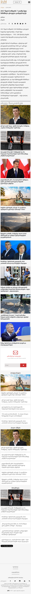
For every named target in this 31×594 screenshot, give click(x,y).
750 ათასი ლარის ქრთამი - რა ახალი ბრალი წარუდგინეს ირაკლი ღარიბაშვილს (15, 415)
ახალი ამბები (15, 427)
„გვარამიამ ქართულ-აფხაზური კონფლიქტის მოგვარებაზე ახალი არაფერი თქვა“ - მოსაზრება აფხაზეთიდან (15, 533)
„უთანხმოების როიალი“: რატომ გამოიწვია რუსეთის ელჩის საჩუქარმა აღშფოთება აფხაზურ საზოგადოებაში (14, 317)
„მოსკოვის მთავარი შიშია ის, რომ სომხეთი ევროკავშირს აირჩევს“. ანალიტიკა (14, 525)
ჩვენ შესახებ (15, 567)
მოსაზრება (15, 488)
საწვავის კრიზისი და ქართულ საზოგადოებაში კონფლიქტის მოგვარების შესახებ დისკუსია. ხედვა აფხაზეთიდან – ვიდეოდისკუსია (15, 289)
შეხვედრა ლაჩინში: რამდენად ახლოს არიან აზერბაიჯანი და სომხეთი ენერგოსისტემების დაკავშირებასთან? (13, 235)
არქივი (3, 7)
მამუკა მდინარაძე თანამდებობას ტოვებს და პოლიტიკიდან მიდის (13, 344)
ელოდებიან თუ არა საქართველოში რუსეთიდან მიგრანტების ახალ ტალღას (13, 408)
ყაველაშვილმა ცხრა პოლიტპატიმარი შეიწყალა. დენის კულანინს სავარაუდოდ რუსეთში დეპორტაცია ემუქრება (15, 181)
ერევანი (3, 20)
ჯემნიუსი (3, 17)
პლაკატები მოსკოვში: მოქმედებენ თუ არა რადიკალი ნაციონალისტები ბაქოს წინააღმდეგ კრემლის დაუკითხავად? (14, 154)
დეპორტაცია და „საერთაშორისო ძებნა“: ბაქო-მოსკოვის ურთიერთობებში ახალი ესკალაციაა (15, 541)
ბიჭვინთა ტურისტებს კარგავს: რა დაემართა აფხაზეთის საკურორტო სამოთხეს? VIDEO (13, 208)
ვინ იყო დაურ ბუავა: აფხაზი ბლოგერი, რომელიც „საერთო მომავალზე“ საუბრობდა (15, 127)
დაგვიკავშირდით (15, 572)
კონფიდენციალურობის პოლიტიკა (15, 577)
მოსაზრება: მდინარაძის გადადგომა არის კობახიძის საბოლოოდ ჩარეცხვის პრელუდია (14, 262)
